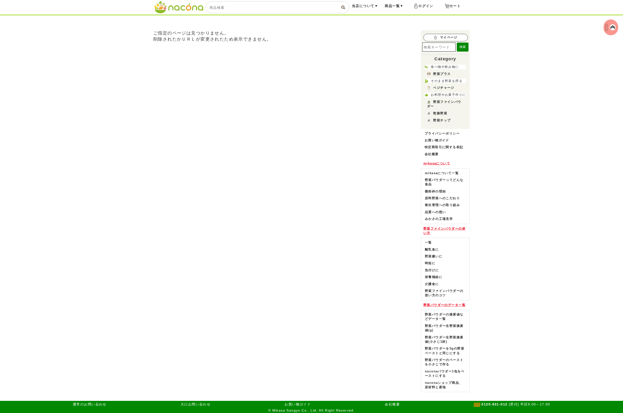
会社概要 (432, 154)
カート (455, 6)
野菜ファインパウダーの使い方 (444, 231)
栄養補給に (433, 277)
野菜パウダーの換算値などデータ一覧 (444, 317)
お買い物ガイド (437, 140)
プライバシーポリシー (442, 133)
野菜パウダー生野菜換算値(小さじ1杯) (444, 339)
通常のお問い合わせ (90, 404)
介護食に (432, 284)
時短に (430, 263)
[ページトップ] (613, 27)
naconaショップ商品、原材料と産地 (443, 385)
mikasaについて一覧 (442, 173)
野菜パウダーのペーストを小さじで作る (444, 362)
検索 (462, 47)
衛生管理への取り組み (442, 205)
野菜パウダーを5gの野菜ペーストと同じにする (444, 351)
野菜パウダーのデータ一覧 (444, 305)
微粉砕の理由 (435, 191)
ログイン (425, 6)
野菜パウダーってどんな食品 (444, 182)
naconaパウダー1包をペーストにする (445, 373)
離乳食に (432, 249)
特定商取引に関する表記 (444, 147)
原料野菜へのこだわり (442, 198)
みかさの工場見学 (439, 219)
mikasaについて (436, 163)
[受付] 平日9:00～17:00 (515, 404)
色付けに (432, 270)
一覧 (428, 242)
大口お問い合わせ (196, 404)
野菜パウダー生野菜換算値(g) (444, 328)
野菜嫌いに (433, 256)
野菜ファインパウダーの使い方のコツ (444, 293)
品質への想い (435, 212)
